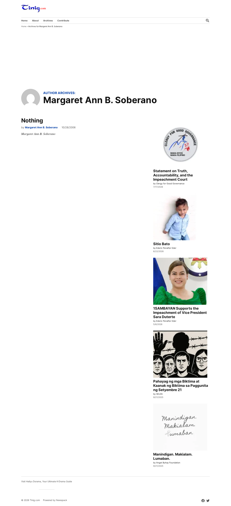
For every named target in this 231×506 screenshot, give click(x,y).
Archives (48, 20)
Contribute (63, 20)
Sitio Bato (161, 244)
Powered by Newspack (55, 500)
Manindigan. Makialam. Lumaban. (172, 456)
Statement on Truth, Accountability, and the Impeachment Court (173, 175)
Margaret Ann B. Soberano (41, 127)
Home (24, 20)
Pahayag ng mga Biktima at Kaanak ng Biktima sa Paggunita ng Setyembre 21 (180, 385)
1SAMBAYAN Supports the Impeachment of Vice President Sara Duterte (180, 312)
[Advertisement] (115, 65)
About (35, 20)
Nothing (32, 120)
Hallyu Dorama (33, 481)
